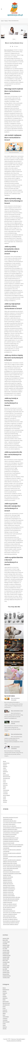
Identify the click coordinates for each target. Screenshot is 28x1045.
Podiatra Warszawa (7, 902)
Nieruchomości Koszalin (8, 843)
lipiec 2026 (5, 940)
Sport (4, 788)
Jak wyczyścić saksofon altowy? (10, 924)
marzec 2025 (6, 967)
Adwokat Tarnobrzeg (8, 877)
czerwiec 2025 (6, 962)
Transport (5, 792)
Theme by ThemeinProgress (18, 1039)
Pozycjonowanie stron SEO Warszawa (12, 865)
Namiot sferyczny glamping (9, 826)
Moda (4, 773)
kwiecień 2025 (6, 965)
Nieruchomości (6, 776)
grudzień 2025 (6, 952)
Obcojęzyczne (6, 778)
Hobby (4, 768)
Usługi (4, 798)
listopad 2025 (6, 953)
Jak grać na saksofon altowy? (10, 914)
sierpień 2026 (6, 938)
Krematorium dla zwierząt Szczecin (11, 871)
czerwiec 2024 (6, 977)
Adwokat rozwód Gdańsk (9, 895)
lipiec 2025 (5, 960)
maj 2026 (5, 943)
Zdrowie (5, 802)
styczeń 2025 (6, 970)
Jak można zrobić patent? (9, 824)
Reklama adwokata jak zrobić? (10, 829)
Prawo (4, 781)
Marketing (5, 771)
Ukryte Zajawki (6, 795)
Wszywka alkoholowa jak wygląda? (11, 899)
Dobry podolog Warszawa (9, 916)
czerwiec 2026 (6, 942)
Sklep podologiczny (7, 909)
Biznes (6, 20)
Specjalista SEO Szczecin (9, 887)
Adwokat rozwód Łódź (8, 892)
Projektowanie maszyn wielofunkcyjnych (12, 831)
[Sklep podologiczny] (14, 673)
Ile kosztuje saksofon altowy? (10, 917)
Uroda (4, 797)
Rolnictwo (5, 785)
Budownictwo (6, 763)
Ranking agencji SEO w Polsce (10, 863)
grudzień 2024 (6, 972)
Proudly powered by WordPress (14, 1040)
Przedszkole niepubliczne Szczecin (11, 841)
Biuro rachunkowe (8, 50)
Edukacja (5, 766)
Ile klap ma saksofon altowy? (10, 904)
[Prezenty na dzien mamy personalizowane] (14, 645)
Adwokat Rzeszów (7, 878)
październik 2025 (6, 955)
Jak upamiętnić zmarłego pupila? (11, 832)
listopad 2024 (6, 974)
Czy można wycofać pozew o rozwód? (12, 822)
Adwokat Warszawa (7, 882)
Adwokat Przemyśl (7, 880)
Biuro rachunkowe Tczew (17, 710)
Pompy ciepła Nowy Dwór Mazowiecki (12, 866)
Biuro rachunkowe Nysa (16, 734)
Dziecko (5, 764)
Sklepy (4, 787)
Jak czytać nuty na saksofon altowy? (12, 912)
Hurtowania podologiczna (9, 911)
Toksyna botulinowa (8, 870)
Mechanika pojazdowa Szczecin (10, 817)
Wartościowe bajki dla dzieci (9, 821)
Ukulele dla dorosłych (8, 883)
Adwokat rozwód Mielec (8, 890)
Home (2, 20)
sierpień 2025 (6, 959)
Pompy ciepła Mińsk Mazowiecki (10, 868)
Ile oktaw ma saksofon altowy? (10, 919)
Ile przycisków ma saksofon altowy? (11, 921)
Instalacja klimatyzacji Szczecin (10, 900)
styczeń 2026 (6, 950)
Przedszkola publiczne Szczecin (10, 839)
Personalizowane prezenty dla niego (11, 897)
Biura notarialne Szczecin (9, 836)
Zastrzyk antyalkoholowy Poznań (10, 838)
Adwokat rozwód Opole (8, 894)
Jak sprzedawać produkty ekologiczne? (12, 827)
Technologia (6, 790)
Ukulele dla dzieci (7, 875)
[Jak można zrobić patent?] (14, 618)
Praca (4, 780)
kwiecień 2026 (6, 945)
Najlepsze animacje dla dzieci (10, 861)
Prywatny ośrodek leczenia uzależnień (12, 860)
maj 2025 (5, 964)
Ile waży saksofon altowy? (9, 907)
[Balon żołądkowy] (14, 687)
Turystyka (5, 793)
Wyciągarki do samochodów (10, 834)
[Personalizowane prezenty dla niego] (14, 659)
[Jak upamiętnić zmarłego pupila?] (14, 632)
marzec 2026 (6, 947)
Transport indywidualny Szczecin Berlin (12, 873)
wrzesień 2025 (6, 957)
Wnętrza (5, 800)
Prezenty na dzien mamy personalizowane (13, 844)
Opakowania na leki (7, 819)
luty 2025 (5, 969)
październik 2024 (7, 976)
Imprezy (5, 770)
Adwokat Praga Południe (8, 885)
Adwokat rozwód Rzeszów (9, 888)
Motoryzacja (6, 775)
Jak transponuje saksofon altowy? (11, 922)
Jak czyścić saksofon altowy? (10, 905)
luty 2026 (5, 948)
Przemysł (5, 783)
